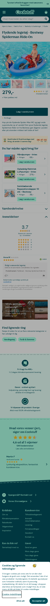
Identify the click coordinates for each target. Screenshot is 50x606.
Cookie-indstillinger (11, 594)
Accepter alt (38, 600)
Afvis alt (20, 600)
